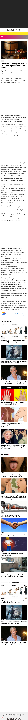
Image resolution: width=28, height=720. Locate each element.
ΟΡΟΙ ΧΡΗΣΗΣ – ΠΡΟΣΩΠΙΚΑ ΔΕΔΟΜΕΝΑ (17, 714)
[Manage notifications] (2, 717)
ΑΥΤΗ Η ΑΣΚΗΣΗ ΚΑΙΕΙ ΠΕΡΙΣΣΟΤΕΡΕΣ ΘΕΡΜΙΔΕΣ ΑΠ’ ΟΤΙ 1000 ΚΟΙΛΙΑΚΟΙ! (11, 516)
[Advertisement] (14, 14)
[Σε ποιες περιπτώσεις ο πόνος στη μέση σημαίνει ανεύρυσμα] (14, 544)
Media (2, 338)
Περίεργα (3, 359)
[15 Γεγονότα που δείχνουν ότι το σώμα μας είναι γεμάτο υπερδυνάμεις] (14, 393)
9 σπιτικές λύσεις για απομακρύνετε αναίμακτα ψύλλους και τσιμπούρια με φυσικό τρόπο (14, 424)
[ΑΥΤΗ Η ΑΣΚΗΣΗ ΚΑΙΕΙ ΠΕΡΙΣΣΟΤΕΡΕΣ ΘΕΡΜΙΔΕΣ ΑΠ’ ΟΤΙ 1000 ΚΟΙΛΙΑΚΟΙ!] (14, 506)
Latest (14, 34)
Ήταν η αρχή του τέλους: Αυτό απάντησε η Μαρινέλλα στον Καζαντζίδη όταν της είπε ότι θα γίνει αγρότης (14, 447)
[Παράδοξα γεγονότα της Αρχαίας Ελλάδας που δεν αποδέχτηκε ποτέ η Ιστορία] (14, 352)
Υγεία (10, 455)
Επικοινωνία (22, 715)
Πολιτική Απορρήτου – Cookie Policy (11, 715)
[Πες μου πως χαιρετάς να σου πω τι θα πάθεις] (14, 525)
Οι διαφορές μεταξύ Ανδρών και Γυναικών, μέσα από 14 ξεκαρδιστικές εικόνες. (13, 341)
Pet (2, 421)
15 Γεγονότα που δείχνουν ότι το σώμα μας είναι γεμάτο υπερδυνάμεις (13, 403)
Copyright (5, 714)
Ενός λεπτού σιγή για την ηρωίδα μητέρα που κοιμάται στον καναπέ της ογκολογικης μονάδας (14, 576)
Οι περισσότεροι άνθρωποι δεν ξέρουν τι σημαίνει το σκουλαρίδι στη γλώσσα (12, 475)
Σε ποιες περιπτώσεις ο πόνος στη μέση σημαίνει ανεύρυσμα (12, 554)
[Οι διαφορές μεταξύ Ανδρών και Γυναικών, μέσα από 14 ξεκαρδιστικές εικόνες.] (14, 331)
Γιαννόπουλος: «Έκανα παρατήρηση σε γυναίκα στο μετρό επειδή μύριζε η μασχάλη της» (14, 382)
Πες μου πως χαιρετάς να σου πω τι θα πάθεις (14, 535)
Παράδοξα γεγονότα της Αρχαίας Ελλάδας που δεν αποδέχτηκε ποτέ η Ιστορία (14, 361)
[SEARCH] (26, 37)
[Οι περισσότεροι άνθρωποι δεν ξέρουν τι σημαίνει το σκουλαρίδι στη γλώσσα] (14, 464)
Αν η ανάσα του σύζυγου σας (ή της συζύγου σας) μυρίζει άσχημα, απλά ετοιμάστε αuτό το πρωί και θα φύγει (13, 497)
